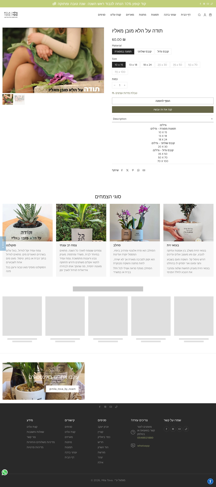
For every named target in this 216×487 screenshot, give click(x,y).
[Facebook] (200, 3)
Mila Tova (107, 480)
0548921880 (145, 437)
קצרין (100, 431)
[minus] (114, 85)
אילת (100, 462)
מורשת (101, 452)
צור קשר (31, 436)
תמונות (68, 447)
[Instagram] (204, 3)
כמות (115, 79)
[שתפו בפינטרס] (133, 170)
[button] (163, 101)
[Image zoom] (53, 60)
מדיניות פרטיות (35, 447)
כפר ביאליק (104, 436)
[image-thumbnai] (7, 99)
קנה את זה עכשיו (163, 109)
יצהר (100, 457)
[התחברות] (205, 14)
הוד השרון (103, 447)
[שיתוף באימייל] (144, 170)
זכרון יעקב (103, 426)
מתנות (68, 442)
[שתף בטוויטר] (127, 170)
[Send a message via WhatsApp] (4, 472)
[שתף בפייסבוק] (122, 170)
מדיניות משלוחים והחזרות (41, 442)
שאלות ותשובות (35, 431)
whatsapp (143, 445)
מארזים (69, 436)
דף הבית (69, 457)
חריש (100, 442)
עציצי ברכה (71, 452)
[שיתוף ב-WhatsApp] (138, 170)
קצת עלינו (32, 426)
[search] (199, 14)
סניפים (68, 426)
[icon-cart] (210, 14)
